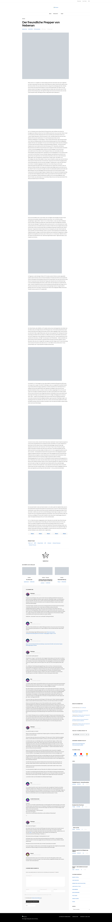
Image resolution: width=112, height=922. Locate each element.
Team (62, 13)
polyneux (42, 582)
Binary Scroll (75, 877)
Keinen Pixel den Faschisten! (78, 883)
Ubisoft (49, 543)
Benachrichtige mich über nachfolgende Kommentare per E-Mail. (38, 894)
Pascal (59, 581)
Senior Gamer (75, 898)
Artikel (23, 18)
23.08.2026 (32, 581)
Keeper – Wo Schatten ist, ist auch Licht (80, 867)
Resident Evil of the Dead (78, 805)
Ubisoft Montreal (56, 543)
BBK (30, 832)
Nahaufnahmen (75, 892)
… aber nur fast (75, 827)
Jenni (73, 869)
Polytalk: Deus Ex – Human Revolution (80, 782)
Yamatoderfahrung (62, 579)
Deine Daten (75, 916)
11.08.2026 (48, 582)
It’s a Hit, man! (29, 579)
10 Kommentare (37, 29)
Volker (73, 829)
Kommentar (28, 875)
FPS (35, 543)
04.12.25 (77, 869)
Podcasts (55, 13)
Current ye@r (28, 903)
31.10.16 (78, 829)
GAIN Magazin (75, 880)
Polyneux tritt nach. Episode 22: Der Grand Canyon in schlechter (45, 580)
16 (82, 806)
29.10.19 (79, 853)
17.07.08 (78, 806)
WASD (73, 901)
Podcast (47, 577)
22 (83, 784)
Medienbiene (75, 889)
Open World (40, 543)
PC (45, 543)
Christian (74, 719)
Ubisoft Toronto (32, 544)
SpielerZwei (24, 29)
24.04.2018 (30, 29)
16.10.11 (79, 784)
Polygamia (74, 895)
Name (27, 889)
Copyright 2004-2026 (85, 916)
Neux (50, 13)
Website (55, 889)
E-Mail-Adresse (43, 889)
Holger (73, 806)
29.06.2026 (63, 581)
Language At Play (76, 886)
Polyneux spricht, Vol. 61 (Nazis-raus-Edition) (80, 851)
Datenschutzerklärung (36, 897)
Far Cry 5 (31, 543)
